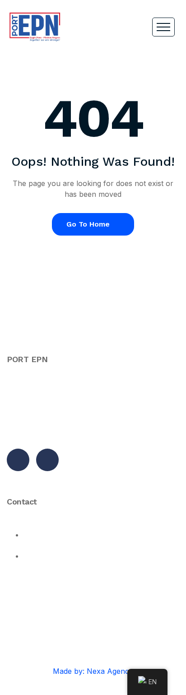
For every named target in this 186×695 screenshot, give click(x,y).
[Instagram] (47, 460)
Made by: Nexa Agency (93, 671)
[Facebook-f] (18, 460)
